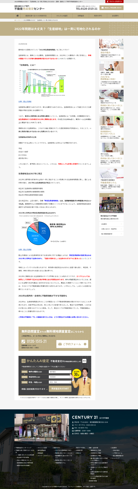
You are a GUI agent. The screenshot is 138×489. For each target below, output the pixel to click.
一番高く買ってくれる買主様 (25, 455)
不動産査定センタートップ (23, 448)
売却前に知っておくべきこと (63, 453)
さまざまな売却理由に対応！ (63, 450)
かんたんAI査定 (62, 15)
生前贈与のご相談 (96, 456)
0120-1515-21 (36, 341)
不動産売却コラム (60, 463)
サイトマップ (115, 458)
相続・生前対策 (93, 448)
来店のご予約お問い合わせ (113, 8)
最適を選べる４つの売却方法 (35, 15)
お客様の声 (79, 450)
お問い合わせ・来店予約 (109, 229)
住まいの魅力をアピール (24, 460)
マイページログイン (44, 456)
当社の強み (116, 450)
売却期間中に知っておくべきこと (63, 456)
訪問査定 (81, 15)
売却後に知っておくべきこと (63, 460)
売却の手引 (98, 15)
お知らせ (78, 453)
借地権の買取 (93, 481)
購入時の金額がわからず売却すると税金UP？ (99, 459)
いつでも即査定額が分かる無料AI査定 (99, 477)
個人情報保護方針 (106, 234)
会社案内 (115, 15)
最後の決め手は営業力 (23, 465)
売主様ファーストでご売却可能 (99, 468)
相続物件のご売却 (96, 450)
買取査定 (40, 453)
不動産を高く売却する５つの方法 (24, 451)
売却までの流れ (80, 448)
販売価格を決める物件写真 (25, 463)
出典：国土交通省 (24, 101)
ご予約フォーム (117, 453)
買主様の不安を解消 (23, 457)
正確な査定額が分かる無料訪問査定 (99, 473)
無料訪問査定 (42, 450)
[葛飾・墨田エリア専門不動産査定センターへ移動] (15, 20)
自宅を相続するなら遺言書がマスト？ (99, 464)
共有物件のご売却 (96, 453)
